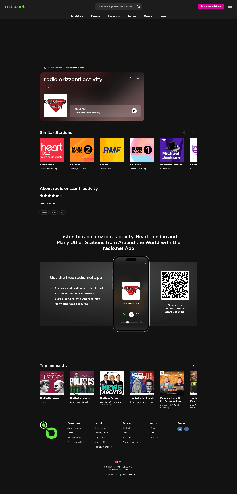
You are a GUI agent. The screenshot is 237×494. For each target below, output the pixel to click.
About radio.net (75, 428)
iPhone (153, 428)
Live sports (114, 16)
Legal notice (101, 437)
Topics (162, 16)
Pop (47, 87)
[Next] (193, 131)
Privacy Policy (101, 433)
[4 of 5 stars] (53, 196)
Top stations (77, 16)
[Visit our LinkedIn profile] (179, 429)
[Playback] (134, 110)
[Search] (138, 6)
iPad (152, 433)
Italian (44, 213)
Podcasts (95, 16)
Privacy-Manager (103, 447)
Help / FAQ (127, 437)
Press (70, 433)
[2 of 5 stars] (45, 196)
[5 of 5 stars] (57, 196)
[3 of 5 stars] (49, 196)
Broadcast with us (76, 442)
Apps (124, 433)
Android (154, 437)
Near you (132, 16)
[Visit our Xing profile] (186, 429)
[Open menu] (230, 6)
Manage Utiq (101, 442)
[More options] (139, 79)
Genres (148, 16)
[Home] (45, 67)
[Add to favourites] (130, 78)
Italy (54, 213)
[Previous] (184, 131)
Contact (126, 428)
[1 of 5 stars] (42, 196)
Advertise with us (75, 437)
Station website (47, 204)
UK (120, 462)
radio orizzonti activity (87, 113)
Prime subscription (131, 442)
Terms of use (101, 428)
